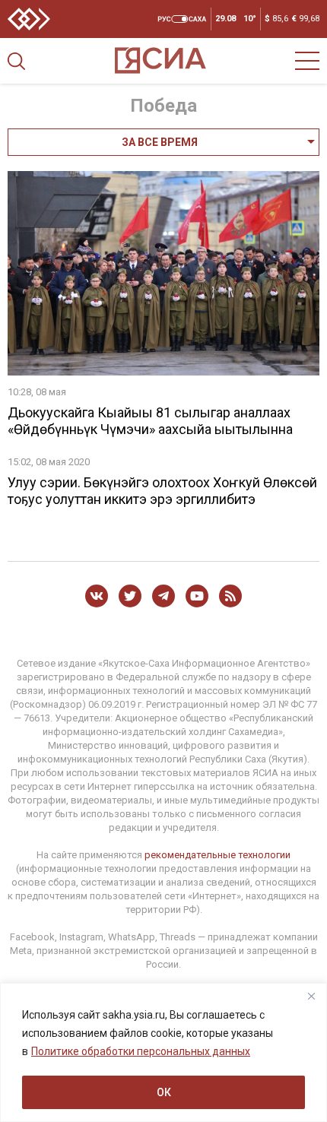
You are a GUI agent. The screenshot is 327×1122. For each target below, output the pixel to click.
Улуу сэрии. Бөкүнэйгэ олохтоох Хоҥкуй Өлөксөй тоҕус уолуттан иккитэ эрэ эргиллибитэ (162, 490)
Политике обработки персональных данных (140, 1051)
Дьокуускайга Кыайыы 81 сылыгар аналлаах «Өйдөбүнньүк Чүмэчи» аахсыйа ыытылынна (150, 420)
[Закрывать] (311, 996)
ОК (164, 1092)
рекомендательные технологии (217, 855)
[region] (163, 1052)
